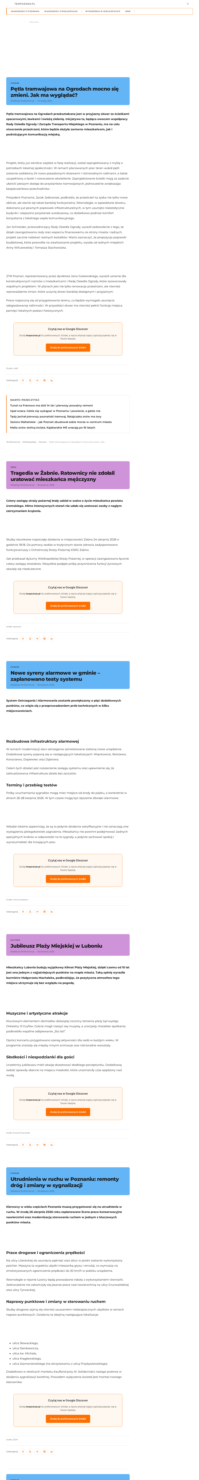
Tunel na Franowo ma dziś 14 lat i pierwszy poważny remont (51, 405)
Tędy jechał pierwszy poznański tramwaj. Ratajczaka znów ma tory (55, 416)
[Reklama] (99, 47)
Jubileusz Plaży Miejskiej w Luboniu (56, 946)
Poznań (43, 442)
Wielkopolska (29, 442)
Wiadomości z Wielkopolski (61, 11)
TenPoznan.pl (13, 442)
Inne (127, 11)
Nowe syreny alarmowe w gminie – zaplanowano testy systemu (55, 676)
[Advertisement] (68, 149)
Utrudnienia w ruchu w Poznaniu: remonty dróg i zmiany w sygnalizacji (65, 1182)
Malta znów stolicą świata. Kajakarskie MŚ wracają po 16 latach (52, 427)
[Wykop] (37, 380)
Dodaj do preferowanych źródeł (68, 347)
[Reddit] (44, 380)
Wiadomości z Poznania (25, 11)
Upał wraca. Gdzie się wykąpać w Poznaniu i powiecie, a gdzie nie (55, 410)
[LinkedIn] (52, 380)
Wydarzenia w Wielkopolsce (102, 11)
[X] (30, 380)
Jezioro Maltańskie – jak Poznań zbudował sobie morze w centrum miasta (61, 422)
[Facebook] (23, 380)
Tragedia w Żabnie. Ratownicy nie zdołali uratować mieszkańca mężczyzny (63, 476)
